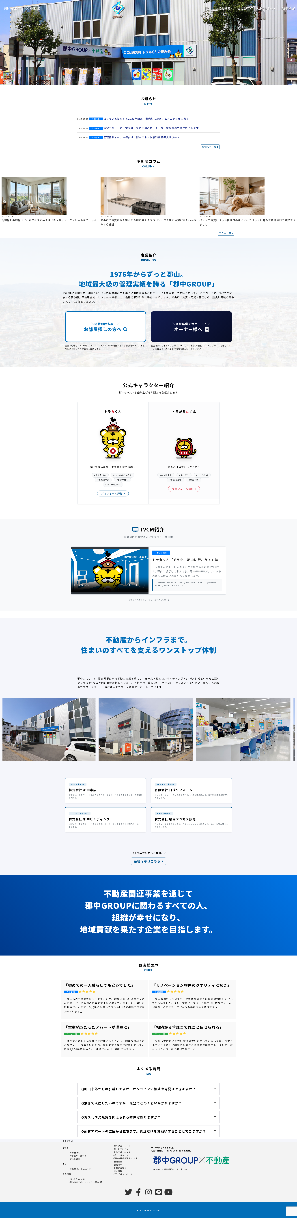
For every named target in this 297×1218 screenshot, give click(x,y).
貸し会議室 (75, 1159)
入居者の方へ (265, 8)
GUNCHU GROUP (152, 1210)
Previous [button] (4, 201)
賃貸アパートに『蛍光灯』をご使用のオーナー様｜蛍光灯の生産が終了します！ (152, 128)
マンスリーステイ (78, 1155)
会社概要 (225, 8)
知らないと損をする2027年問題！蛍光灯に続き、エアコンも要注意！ (146, 118)
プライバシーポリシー (124, 1174)
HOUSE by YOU (78, 1179)
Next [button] (292, 201)
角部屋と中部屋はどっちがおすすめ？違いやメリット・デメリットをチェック (49, 220)
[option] (49, 200)
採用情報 (286, 8)
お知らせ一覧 (209, 146)
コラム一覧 (225, 233)
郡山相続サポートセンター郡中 (85, 1182)
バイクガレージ (121, 1155)
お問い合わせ (120, 1168)
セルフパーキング (122, 1152)
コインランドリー (122, 1148)
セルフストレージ (122, 1145)
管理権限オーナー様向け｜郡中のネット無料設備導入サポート (141, 137)
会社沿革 (244, 8)
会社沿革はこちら (147, 861)
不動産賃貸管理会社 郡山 (126, 1158)
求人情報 (118, 1171)
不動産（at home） (80, 1169)
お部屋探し (75, 1152)
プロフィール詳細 (112, 493)
